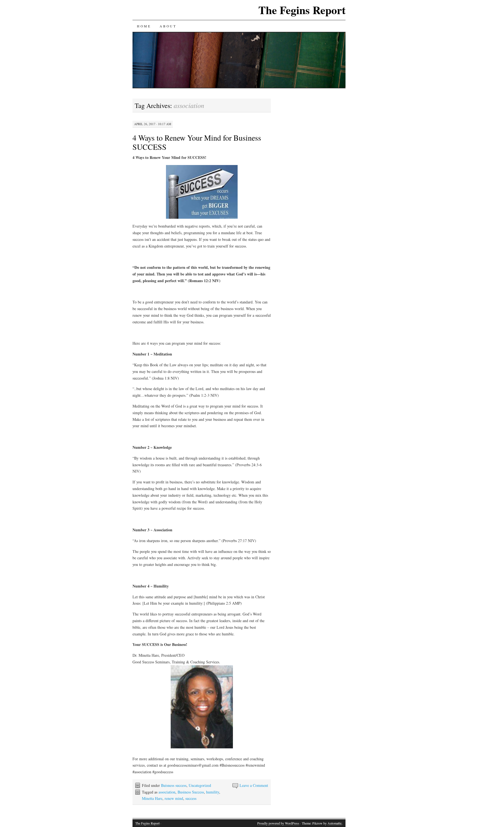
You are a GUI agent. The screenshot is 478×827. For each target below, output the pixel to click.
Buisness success (173, 785)
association (167, 792)
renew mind (174, 798)
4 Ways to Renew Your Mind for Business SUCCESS (197, 142)
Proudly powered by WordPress (278, 823)
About (168, 26)
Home (144, 26)
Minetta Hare (152, 798)
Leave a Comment (254, 785)
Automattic (335, 823)
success (190, 798)
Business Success (191, 792)
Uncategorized (200, 785)
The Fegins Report (301, 10)
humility (212, 792)
